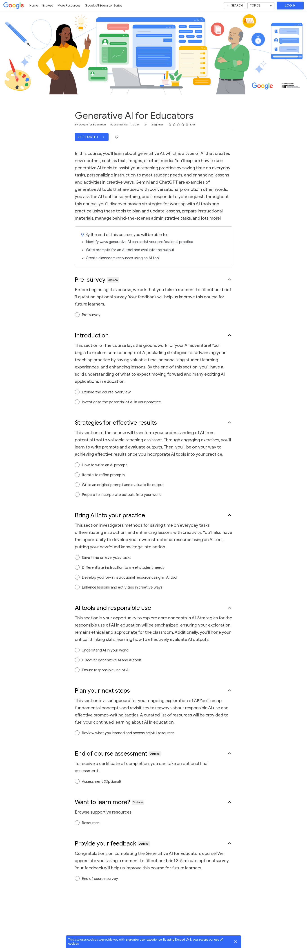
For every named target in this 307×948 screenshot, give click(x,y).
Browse (47, 5)
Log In (290, 5)
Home (33, 5)
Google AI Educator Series (103, 5)
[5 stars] (187, 124)
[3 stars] (178, 124)
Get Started (88, 137)
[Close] (235, 941)
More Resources (69, 5)
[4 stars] (183, 124)
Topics (255, 5)
